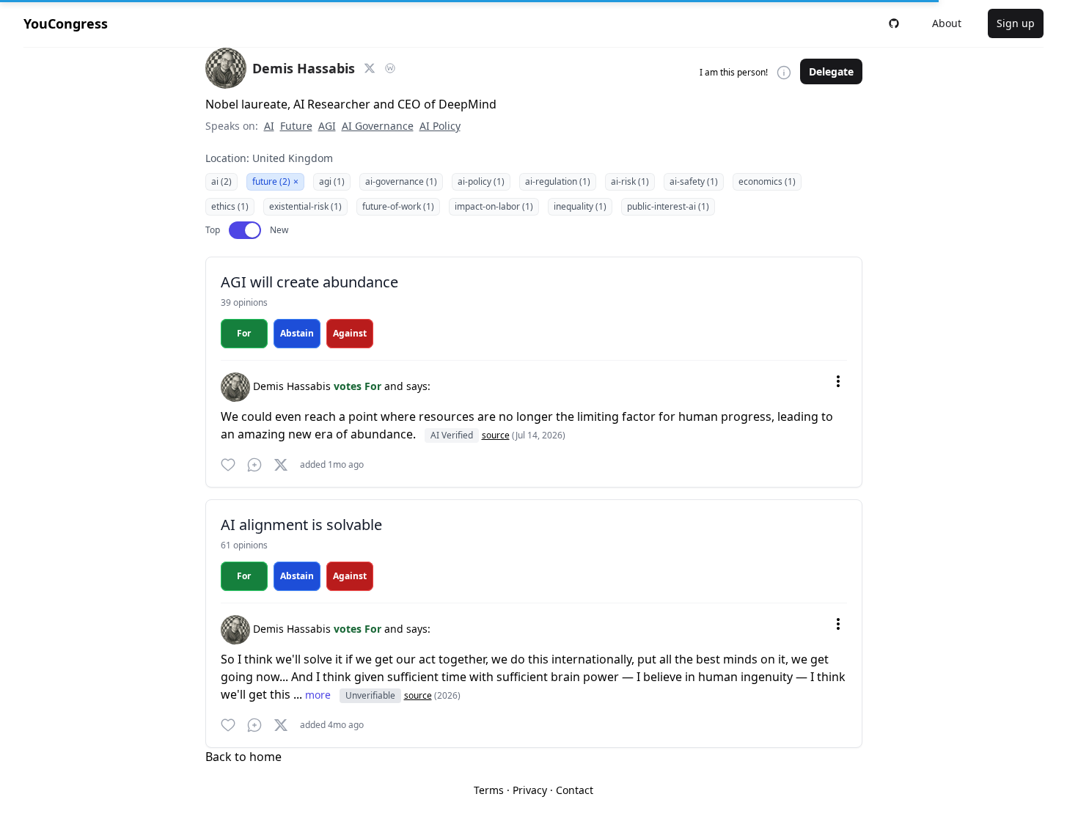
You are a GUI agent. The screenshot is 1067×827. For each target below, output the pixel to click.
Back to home (243, 757)
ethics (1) (230, 206)
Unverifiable (370, 695)
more (319, 695)
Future (296, 126)
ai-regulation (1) (557, 181)
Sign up (1016, 23)
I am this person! (734, 72)
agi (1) (332, 181)
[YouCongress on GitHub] (894, 23)
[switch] (245, 230)
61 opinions (244, 545)
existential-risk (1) (305, 206)
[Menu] (838, 381)
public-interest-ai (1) (668, 206)
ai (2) (221, 181)
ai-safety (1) (694, 181)
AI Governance (378, 126)
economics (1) (767, 181)
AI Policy (440, 126)
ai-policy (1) (481, 181)
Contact (574, 790)
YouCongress (65, 23)
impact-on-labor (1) (494, 206)
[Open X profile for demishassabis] (369, 68)
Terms (489, 790)
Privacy (530, 790)
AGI (327, 126)
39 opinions (244, 302)
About (946, 23)
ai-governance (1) (401, 181)
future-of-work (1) (398, 206)
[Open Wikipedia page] (390, 68)
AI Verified (451, 435)
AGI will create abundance (309, 282)
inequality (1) (580, 206)
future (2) (275, 181)
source (496, 435)
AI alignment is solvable (301, 524)
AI (269, 126)
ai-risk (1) (630, 181)
